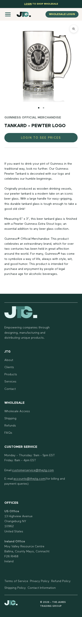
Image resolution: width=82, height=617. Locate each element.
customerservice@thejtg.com (33, 470)
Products (10, 374)
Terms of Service (16, 581)
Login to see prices (41, 137)
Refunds (10, 425)
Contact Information (42, 587)
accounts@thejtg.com (29, 478)
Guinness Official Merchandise (32, 117)
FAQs (8, 432)
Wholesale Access (17, 411)
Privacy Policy (39, 581)
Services (10, 381)
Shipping (10, 418)
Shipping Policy (15, 587)
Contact (10, 389)
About (8, 360)
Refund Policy (61, 581)
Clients (9, 367)
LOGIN (28, 4)
